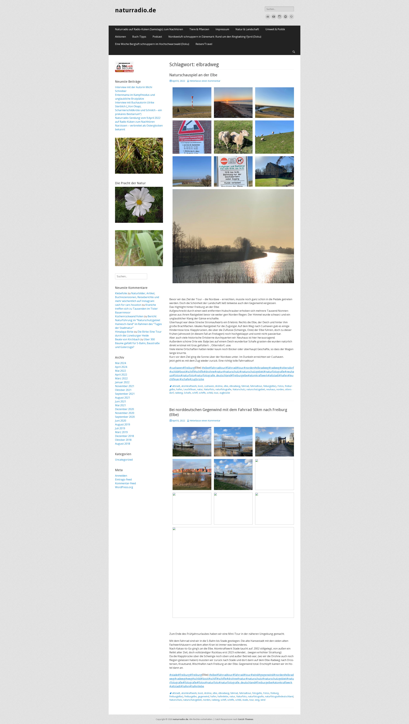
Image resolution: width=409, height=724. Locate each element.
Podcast (157, 36)
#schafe (184, 379)
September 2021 (125, 394)
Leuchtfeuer (189, 389)
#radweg (274, 367)
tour (216, 392)
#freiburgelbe (239, 375)
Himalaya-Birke (124, 331)
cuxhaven (209, 386)
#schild (173, 371)
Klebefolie (121, 293)
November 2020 (124, 413)
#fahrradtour (217, 367)
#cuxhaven (176, 367)
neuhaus (270, 389)
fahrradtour (256, 386)
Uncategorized (124, 459)
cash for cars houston (128, 305)
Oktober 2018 (123, 440)
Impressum (222, 29)
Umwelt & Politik (275, 29)
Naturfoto (209, 389)
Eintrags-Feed (123, 479)
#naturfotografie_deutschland (212, 375)
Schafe (187, 392)
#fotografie (190, 682)
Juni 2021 (120, 401)
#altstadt (273, 375)
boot (200, 386)
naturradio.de (135, 10)
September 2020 (125, 417)
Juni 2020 (120, 420)
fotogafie (257, 693)
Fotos (281, 386)
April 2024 (121, 367)
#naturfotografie (274, 371)
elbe (226, 386)
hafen (179, 389)
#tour (239, 367)
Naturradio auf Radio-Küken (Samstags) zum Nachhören (149, 29)
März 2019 (121, 432)
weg (257, 699)
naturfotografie (223, 389)
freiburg (274, 693)
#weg (188, 678)
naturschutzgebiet (256, 389)
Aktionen (120, 36)
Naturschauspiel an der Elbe (193, 75)
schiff (195, 392)
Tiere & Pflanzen (199, 29)
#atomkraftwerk (258, 375)
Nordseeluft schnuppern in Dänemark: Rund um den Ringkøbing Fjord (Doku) (214, 36)
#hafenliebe (196, 686)
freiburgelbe (190, 696)
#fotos (176, 375)
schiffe (202, 392)
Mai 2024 (120, 363)
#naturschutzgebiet (251, 371)
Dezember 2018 (124, 436)
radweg (179, 392)
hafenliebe (223, 696)
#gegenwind (265, 675)
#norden (248, 367)
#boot (182, 371)
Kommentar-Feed (125, 483)
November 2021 (124, 386)
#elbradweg (261, 367)
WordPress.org (124, 487)
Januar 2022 (122, 382)
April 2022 (121, 374)
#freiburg (189, 367)
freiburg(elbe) (176, 696)
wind (263, 699)
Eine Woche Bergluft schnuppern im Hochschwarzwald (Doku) (152, 44)
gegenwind (203, 696)
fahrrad (245, 386)
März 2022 (121, 378)
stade (245, 699)
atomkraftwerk (189, 386)
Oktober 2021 (123, 390)
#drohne (209, 371)
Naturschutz (239, 389)
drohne (219, 386)
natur (200, 389)
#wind (254, 675)
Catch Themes (245, 719)
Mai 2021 (120, 405)
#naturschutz (231, 371)
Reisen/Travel (204, 44)
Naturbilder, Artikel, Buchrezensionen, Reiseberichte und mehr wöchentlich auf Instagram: (137, 297)
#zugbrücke (196, 379)
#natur (218, 371)
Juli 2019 (120, 428)
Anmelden (121, 475)
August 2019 (122, 424)
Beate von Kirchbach (127, 339)
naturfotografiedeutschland (279, 696)
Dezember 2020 (124, 409)
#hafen (283, 375)
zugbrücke (225, 392)
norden (280, 389)
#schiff (190, 371)
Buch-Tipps (139, 36)
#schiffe (199, 371)
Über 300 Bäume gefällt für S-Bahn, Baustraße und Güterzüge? (137, 343)
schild (210, 392)
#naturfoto (187, 375)
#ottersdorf (287, 367)
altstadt (176, 386)
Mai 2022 (120, 370)
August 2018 (122, 443)
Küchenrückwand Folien (129, 316)
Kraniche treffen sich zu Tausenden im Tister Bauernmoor (136, 308)
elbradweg (234, 386)
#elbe (205, 367)
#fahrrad (230, 367)
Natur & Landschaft (247, 29)
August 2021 (122, 397)
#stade (173, 675)
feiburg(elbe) (269, 386)
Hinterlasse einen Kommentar (204, 80)
